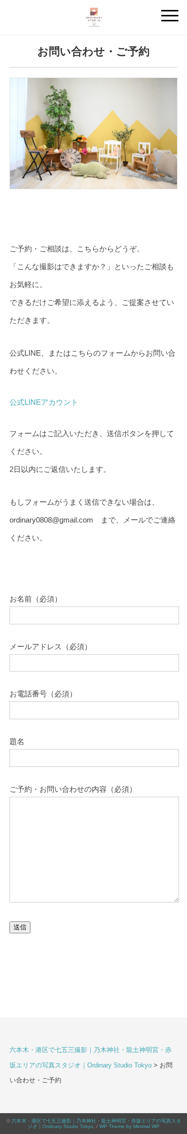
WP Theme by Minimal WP (129, 1126)
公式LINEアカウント (43, 402)
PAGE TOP (172, 1092)
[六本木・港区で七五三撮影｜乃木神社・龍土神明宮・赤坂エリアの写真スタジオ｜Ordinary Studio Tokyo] (93, 12)
